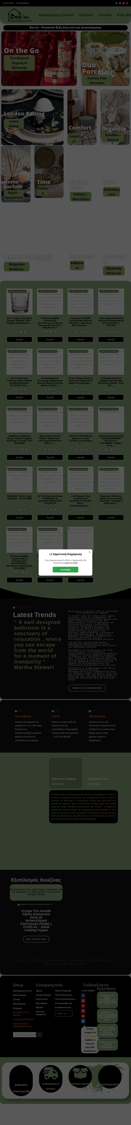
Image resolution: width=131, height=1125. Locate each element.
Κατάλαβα (65, 569)
